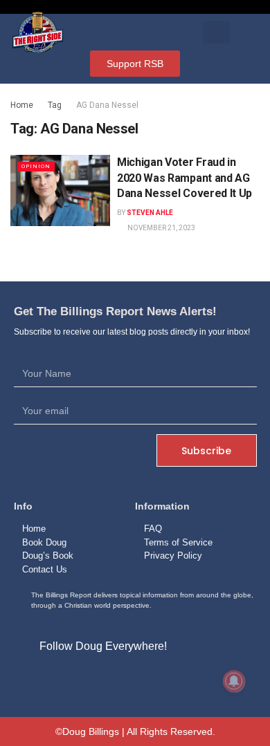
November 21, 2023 (160, 228)
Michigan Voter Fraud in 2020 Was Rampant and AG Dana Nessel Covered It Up (184, 178)
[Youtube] (166, 678)
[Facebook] (103, 678)
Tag (55, 105)
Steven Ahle (150, 212)
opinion (36, 166)
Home (21, 105)
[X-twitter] (135, 678)
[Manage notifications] (234, 681)
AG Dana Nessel (107, 105)
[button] (216, 32)
